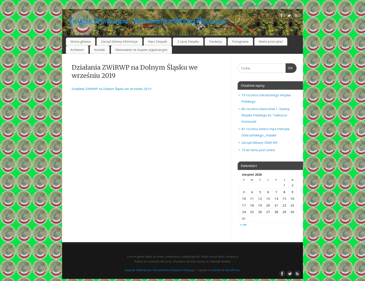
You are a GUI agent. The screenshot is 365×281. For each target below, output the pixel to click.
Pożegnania (240, 41)
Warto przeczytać (289, 5)
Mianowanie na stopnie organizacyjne (141, 50)
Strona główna (80, 41)
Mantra (217, 270)
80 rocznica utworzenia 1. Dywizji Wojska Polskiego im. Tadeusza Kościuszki (265, 115)
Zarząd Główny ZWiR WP (259, 142)
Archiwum (77, 50)
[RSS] (296, 16)
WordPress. (233, 270)
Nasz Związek (234, 5)
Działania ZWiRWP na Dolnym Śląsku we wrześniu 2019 (111, 89)
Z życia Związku (188, 41)
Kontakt (269, 5)
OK (289, 68)
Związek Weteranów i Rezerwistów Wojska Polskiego (147, 20)
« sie (243, 224)
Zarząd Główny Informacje (119, 41)
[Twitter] (289, 16)
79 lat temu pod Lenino (258, 150)
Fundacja (253, 5)
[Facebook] (282, 16)
